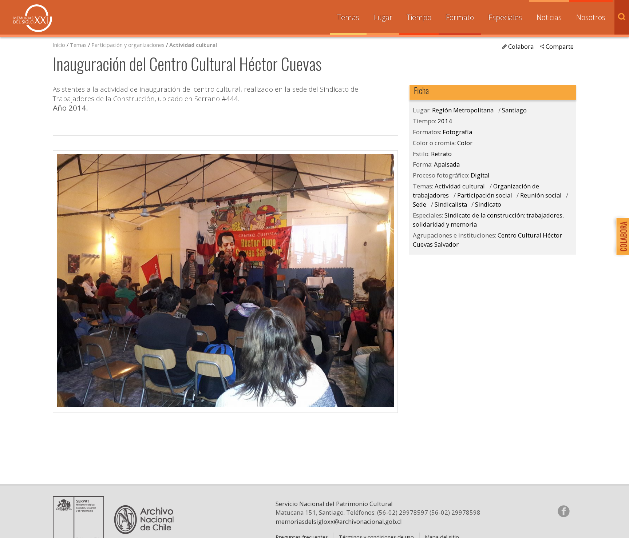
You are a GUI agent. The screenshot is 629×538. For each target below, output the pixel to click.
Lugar (383, 17)
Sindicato (488, 204)
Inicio (59, 44)
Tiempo (419, 17)
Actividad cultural (193, 44)
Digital (480, 175)
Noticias (549, 17)
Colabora (521, 46)
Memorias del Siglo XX (33, 18)
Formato (460, 17)
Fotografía (457, 132)
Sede (419, 204)
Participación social (484, 195)
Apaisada (447, 164)
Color (464, 143)
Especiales (505, 17)
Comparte (560, 46)
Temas (348, 17)
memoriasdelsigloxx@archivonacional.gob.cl (339, 521)
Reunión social (541, 195)
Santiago (514, 110)
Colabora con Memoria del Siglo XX (621, 236)
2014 (445, 121)
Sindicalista (451, 204)
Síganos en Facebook (563, 511)
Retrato (441, 154)
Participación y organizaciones (128, 44)
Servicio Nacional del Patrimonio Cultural (334, 503)
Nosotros (590, 17)
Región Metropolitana (463, 110)
